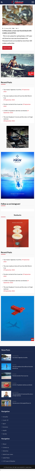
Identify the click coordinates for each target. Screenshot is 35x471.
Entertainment (15, 355)
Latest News (6, 458)
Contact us (6, 447)
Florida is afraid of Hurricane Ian (12, 104)
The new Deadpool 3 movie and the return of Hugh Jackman (18, 118)
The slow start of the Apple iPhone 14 (21, 403)
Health (5, 430)
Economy (5, 427)
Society (5, 434)
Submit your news (8, 454)
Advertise (5, 451)
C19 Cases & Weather (9, 461)
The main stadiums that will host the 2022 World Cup (17, 97)
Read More (7, 48)
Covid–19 (5, 420)
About (4, 444)
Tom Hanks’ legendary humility (12, 89)
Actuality (14, 364)
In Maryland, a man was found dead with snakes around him (17, 32)
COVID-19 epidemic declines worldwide (15, 110)
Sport (4, 423)
